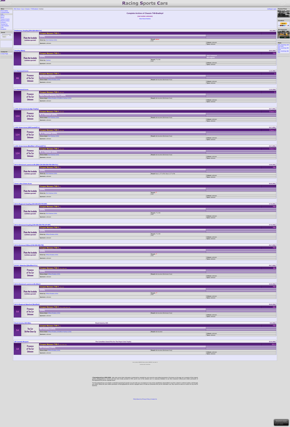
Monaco (50, 33)
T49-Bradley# (34, 9)
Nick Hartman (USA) (51, 40)
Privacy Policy (146, 399)
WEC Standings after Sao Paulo (283, 45)
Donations (3, 29)
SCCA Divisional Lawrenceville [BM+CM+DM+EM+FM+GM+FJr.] (36, 164)
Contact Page (4, 53)
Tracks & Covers (5, 19)
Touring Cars (4, 24)
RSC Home (17, 9)
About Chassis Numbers (145, 18)
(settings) (269, 9)
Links (2, 27)
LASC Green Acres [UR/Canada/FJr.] (26, 127)
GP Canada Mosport (21, 341)
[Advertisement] (6, 43)
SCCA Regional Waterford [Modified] (26, 304)
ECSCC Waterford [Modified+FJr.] (25, 265)
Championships (5, 12)
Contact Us (154, 399)
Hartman (48, 60)
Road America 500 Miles (22, 323)
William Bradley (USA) (54, 79)
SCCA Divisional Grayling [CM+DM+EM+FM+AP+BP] (32, 225)
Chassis (27, 9)
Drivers (3, 15)
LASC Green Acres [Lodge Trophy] (26, 109)
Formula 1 (3, 22)
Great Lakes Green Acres (23, 183)
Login (274, 9)
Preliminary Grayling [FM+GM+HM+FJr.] (28, 30)
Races (2, 17)
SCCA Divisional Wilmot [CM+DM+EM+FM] (29, 245)
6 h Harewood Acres (21, 71)
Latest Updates (5, 25)
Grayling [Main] (19, 50)
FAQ (134, 399)
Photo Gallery (4, 10)
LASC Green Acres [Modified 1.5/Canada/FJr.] (30, 146)
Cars (22, 9)
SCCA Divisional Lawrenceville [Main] (27, 284)
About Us (138, 399)
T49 (55, 33)
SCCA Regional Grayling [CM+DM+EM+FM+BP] (30, 204)
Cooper (43, 33)
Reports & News (5, 20)
